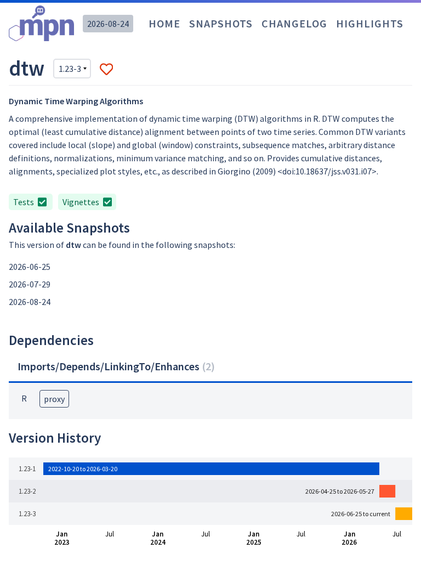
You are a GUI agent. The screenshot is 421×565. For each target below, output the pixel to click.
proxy (54, 398)
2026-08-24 (108, 23)
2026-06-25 (29, 266)
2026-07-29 (29, 284)
